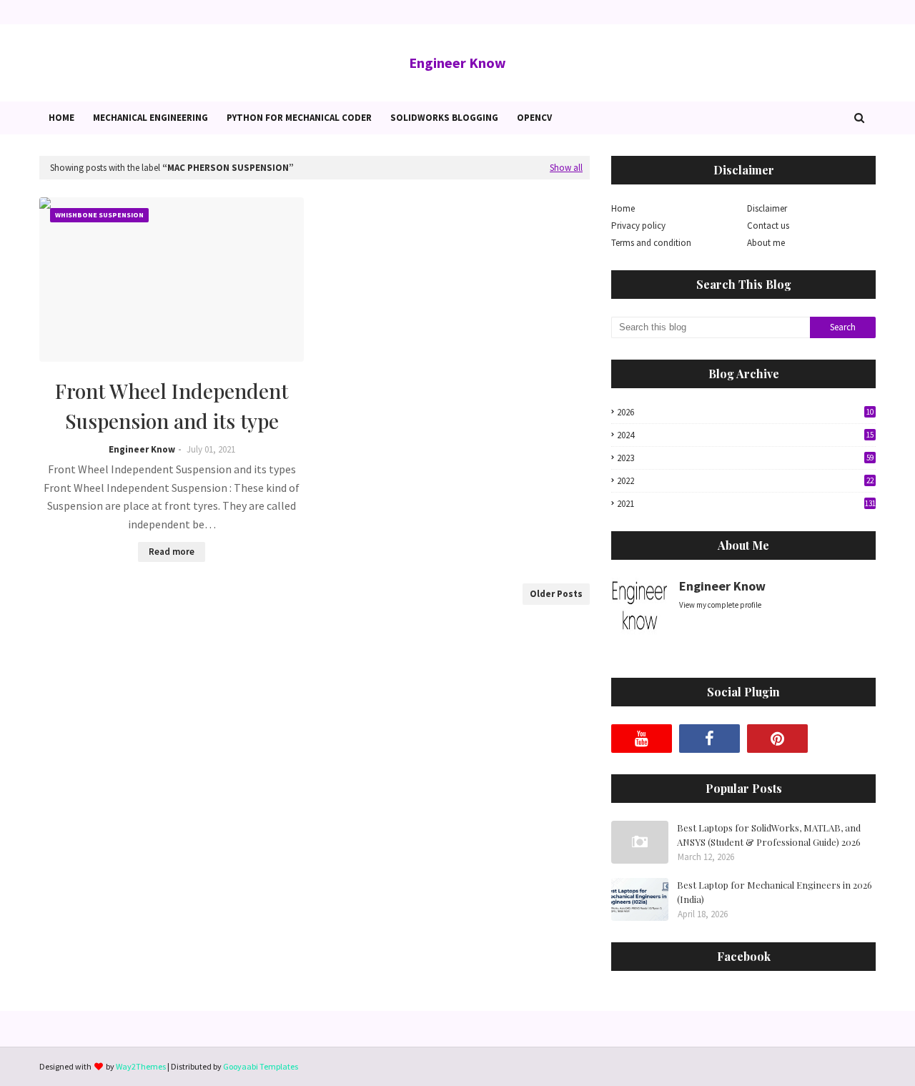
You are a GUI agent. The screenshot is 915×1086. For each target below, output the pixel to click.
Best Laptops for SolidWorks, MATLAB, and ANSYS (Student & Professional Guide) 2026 (769, 834)
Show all (566, 168)
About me (766, 243)
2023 (745, 458)
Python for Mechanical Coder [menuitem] (299, 118)
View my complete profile (720, 605)
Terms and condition (651, 243)
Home (623, 208)
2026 (745, 412)
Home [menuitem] (61, 118)
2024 (745, 435)
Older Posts (556, 594)
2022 (745, 481)
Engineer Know (457, 62)
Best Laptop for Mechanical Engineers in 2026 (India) (774, 892)
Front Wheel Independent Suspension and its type (171, 405)
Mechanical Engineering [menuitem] (150, 118)
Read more (171, 552)
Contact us (768, 225)
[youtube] (641, 738)
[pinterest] (777, 738)
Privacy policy (638, 225)
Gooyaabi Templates (260, 1066)
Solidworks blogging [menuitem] (444, 118)
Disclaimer (767, 208)
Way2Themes (141, 1066)
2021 (746, 504)
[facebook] (709, 738)
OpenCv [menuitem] (534, 118)
